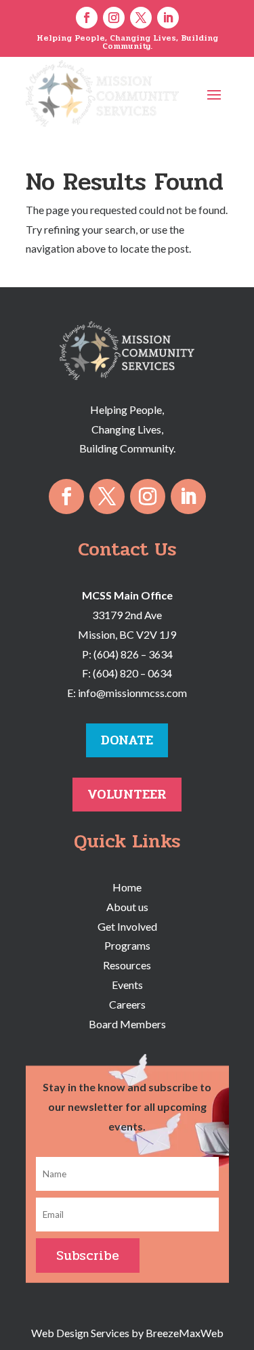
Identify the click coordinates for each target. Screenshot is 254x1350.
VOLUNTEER (127, 794)
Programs (127, 945)
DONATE (127, 740)
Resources (127, 964)
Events (127, 984)
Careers (127, 1004)
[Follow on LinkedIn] (168, 17)
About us (127, 906)
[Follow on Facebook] (87, 17)
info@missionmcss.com (132, 692)
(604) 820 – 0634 (132, 673)
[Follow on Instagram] (114, 17)
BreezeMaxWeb (185, 1332)
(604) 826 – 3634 (133, 654)
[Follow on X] (141, 17)
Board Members (127, 1023)
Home (127, 887)
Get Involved (127, 926)
